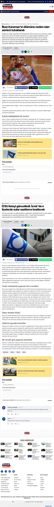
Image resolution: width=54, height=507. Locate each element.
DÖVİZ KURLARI (4, 485)
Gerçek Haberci (6, 24)
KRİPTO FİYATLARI (5, 489)
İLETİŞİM (33, 1)
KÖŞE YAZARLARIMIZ (5, 477)
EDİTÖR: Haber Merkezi (19, 262)
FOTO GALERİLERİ (5, 479)
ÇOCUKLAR (16, 487)
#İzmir (12, 352)
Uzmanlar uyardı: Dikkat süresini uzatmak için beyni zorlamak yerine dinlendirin (21, 11)
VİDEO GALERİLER (13, 1)
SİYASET (42, 481)
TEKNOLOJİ (16, 483)
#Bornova (5, 352)
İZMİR (41, 477)
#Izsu (24, 352)
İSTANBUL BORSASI (5, 483)
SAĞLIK (42, 489)
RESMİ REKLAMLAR (40, 1)
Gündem (13, 24)
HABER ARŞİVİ (30, 483)
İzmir (22, 221)
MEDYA (15, 485)
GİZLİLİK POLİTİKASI (31, 479)
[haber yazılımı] (48, 506)
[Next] (52, 11)
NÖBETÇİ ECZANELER (5, 491)
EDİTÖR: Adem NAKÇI (19, 90)
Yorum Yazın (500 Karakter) (8, 169)
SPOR (41, 485)
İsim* (3, 164)
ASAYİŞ (42, 483)
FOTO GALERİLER (21, 1)
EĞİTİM (15, 481)
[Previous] (50, 11)
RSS (14, 501)
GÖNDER (50, 182)
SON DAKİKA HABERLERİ (32, 485)
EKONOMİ (42, 487)
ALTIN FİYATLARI (4, 487)
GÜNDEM (42, 479)
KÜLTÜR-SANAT (17, 479)
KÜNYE (29, 1)
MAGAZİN (16, 477)
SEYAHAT (16, 489)
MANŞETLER (3, 481)
